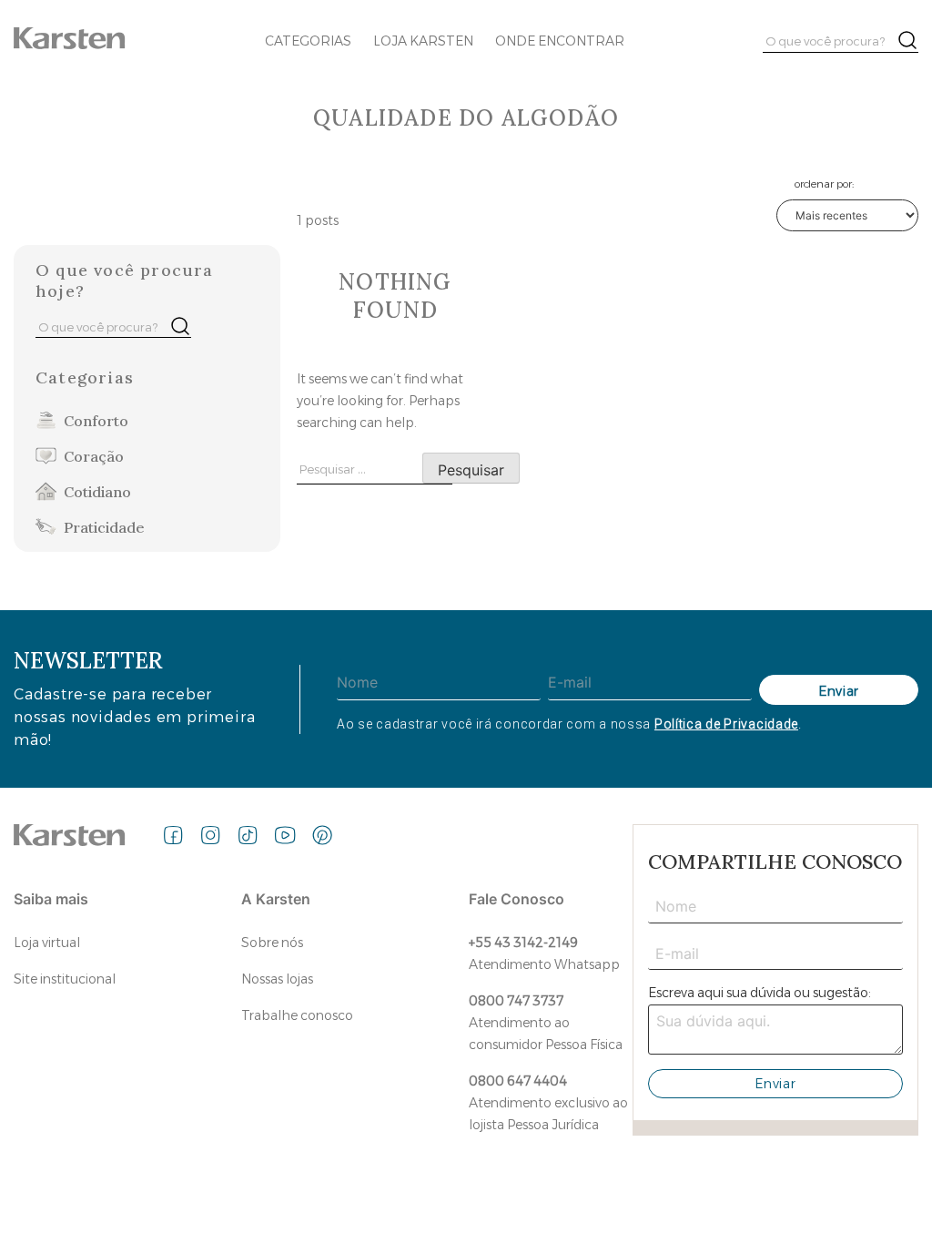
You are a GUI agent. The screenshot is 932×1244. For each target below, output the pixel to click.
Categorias (308, 41)
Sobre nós (272, 942)
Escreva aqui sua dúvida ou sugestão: (759, 992)
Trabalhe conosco (297, 1015)
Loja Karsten (423, 41)
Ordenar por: (824, 183)
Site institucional (65, 979)
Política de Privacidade (726, 724)
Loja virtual (47, 942)
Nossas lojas (277, 979)
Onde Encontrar (559, 41)
